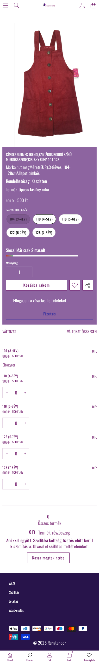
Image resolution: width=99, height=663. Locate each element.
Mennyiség (12, 263)
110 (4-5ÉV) (44, 218)
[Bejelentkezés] (82, 5)
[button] (93, 5)
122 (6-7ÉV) (18, 232)
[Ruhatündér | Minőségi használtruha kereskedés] (49, 5)
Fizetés (49, 314)
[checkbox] (36, 300)
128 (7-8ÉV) (44, 232)
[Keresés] (16, 5)
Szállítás (14, 592)
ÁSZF (12, 583)
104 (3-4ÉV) (20, 220)
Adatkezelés (16, 610)
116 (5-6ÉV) (70, 218)
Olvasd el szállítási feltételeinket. (60, 546)
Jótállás (13, 601)
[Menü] (5, 5)
